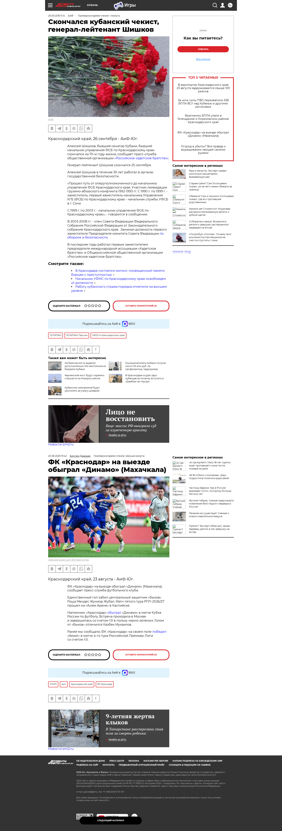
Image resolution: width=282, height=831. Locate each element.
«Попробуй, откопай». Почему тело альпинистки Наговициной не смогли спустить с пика (210, 237)
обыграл (114, 612)
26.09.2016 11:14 (56, 15)
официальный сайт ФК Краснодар (68, 559)
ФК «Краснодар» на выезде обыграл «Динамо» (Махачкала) (203, 134)
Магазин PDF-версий (155, 761)
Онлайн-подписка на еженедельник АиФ (197, 761)
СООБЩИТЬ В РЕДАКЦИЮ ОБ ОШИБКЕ (190, 765)
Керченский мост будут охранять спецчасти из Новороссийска (84, 377)
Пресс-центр (116, 761)
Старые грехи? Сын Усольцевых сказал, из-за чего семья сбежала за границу (210, 186)
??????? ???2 (181, 252)
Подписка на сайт (87, 765)
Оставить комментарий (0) (141, 306)
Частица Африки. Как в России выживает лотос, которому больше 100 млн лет (210, 490)
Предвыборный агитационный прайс (141, 765)
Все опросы (203, 59)
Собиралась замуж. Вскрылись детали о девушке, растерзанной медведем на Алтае (208, 224)
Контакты (108, 765)
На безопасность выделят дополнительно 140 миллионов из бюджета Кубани (85, 366)
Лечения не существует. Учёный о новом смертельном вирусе (209, 515)
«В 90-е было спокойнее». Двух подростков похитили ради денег (209, 477)
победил (159, 631)
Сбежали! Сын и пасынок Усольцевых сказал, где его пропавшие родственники (211, 199)
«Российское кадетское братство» (141, 158)
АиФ (51, 119)
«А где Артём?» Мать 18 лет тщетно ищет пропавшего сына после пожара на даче (210, 465)
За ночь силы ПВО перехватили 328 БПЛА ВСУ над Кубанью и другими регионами (203, 103)
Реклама (134, 761)
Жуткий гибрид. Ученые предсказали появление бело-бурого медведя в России (211, 503)
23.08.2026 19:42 (57, 455)
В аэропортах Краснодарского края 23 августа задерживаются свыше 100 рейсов (203, 88)
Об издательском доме (90, 761)
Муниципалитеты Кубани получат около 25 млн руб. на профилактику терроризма (145, 366)
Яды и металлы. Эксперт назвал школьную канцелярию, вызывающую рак (208, 173)
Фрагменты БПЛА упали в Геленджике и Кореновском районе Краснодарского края (203, 119)
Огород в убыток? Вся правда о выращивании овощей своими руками (203, 150)
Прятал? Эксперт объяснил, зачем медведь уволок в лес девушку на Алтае (209, 528)
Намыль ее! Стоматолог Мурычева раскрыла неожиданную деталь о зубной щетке (209, 211)
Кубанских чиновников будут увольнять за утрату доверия (82, 389)
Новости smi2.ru (61, 444)
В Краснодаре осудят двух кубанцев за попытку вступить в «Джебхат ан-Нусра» (144, 378)
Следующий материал (110, 820)
